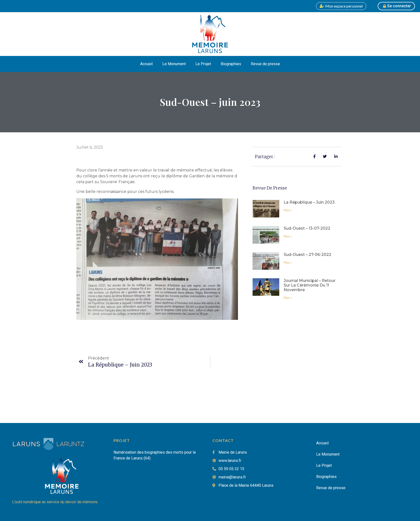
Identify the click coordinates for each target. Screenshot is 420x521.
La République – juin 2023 (309, 202)
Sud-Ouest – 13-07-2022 (307, 228)
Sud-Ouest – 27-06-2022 (307, 254)
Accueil (146, 64)
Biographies (231, 64)
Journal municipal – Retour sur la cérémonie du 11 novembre (309, 285)
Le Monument (174, 64)
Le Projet (203, 64)
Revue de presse (265, 64)
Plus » (288, 210)
